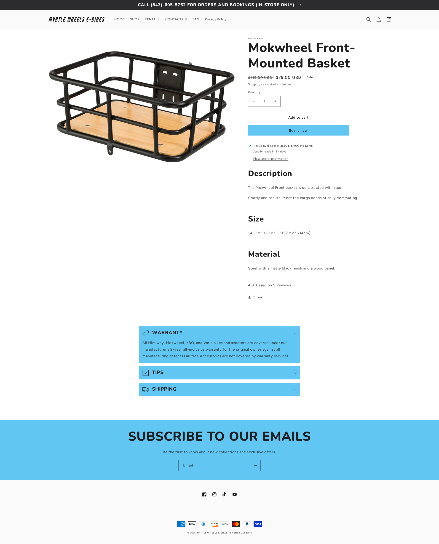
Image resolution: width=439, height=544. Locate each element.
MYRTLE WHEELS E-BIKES (212, 532)
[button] (369, 19)
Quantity (254, 92)
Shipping (254, 84)
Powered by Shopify (240, 532)
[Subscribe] (255, 465)
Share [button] (257, 297)
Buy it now (298, 130)
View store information (270, 159)
